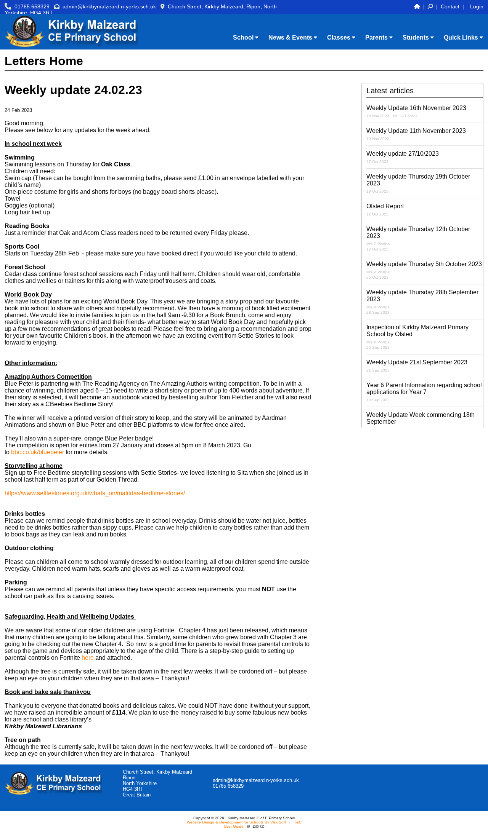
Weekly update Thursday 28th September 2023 (422, 301)
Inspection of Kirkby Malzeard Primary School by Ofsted (417, 336)
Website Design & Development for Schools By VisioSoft (236, 822)
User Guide (234, 826)
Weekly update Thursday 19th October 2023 (418, 183)
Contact (450, 6)
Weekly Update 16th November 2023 (416, 111)
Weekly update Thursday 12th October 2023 (418, 238)
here (88, 657)
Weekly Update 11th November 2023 (416, 134)
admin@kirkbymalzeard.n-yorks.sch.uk (109, 6)
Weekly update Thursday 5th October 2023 (424, 270)
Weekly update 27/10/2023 (402, 157)
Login (476, 6)
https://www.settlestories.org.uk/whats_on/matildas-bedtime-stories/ (95, 493)
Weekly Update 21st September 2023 (416, 365)
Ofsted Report (385, 209)
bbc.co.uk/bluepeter (37, 452)
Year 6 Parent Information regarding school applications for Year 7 (424, 392)
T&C (298, 822)
